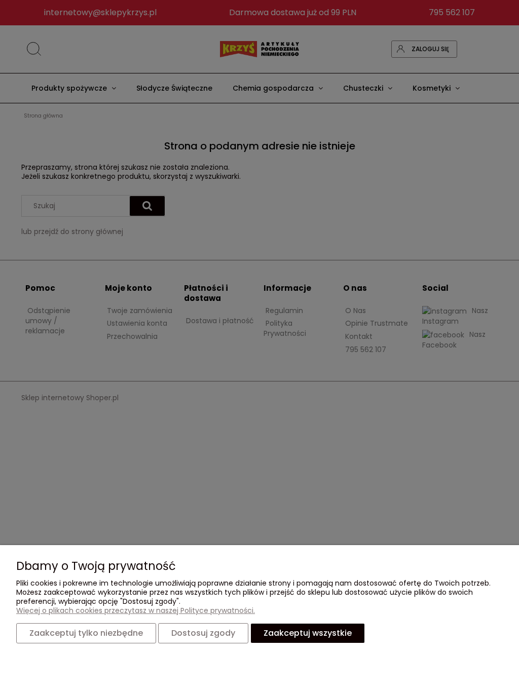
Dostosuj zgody (203, 633)
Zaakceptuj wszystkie (308, 633)
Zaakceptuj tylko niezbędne (86, 633)
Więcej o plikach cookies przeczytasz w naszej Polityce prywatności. (135, 610)
